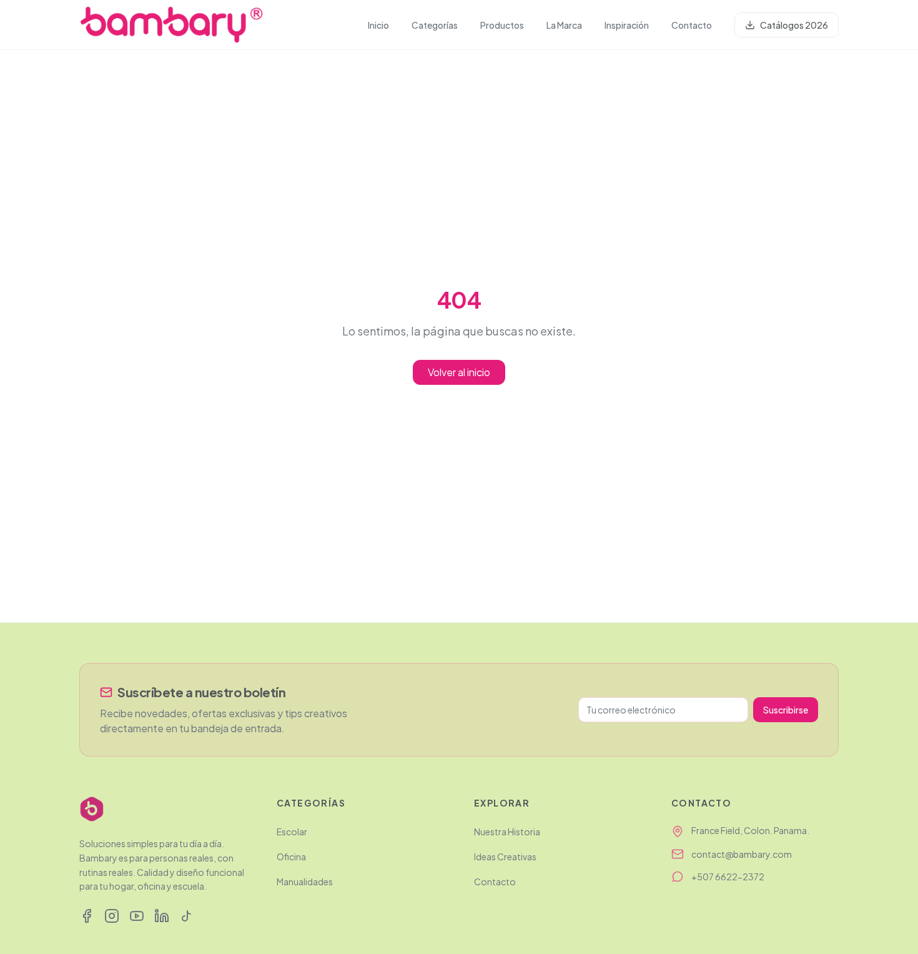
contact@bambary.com (741, 854)
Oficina (291, 856)
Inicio (378, 25)
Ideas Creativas (505, 856)
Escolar (292, 831)
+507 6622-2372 (727, 876)
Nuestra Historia (507, 831)
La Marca (564, 25)
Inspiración (627, 25)
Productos (502, 25)
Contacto (691, 25)
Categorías (435, 25)
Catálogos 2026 (794, 25)
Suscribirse (785, 709)
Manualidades (305, 881)
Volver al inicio (459, 372)
